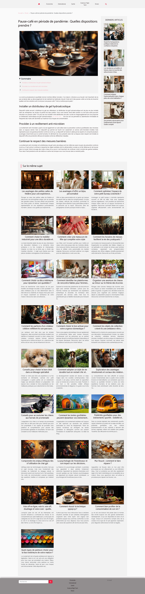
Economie (49, 4)
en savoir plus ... (57, 116)
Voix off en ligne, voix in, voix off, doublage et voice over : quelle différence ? (37, 509)
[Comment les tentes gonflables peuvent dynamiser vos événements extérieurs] (72, 403)
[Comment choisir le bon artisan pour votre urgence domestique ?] (72, 314)
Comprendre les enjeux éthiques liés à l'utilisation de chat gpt (37, 462)
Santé (73, 4)
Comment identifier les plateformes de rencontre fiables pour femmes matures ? (72, 283)
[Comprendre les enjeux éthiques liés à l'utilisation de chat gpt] (37, 449)
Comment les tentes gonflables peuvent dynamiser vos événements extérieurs (72, 418)
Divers (97, 4)
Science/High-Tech (85, 4)
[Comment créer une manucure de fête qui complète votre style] (72, 225)
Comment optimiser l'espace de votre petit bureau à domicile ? (108, 193)
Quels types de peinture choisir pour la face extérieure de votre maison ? (37, 551)
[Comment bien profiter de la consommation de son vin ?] (107, 495)
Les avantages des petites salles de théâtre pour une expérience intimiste (37, 194)
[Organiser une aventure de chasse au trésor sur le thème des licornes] (107, 269)
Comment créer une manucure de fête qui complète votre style (72, 238)
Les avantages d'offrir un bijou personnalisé (72, 193)
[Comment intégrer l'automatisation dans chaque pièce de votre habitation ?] (114, 84)
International (62, 4)
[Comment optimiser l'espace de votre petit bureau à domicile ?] (107, 179)
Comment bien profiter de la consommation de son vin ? (107, 508)
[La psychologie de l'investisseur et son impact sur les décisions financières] (72, 449)
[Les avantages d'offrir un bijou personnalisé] (72, 179)
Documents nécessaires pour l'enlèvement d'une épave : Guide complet (114, 122)
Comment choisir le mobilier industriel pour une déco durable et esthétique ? (37, 239)
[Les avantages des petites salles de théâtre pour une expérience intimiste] (37, 179)
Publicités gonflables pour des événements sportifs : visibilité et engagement (107, 418)
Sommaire (26, 79)
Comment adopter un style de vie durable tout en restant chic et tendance (72, 372)
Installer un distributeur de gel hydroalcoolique (36, 82)
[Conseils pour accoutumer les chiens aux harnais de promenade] (37, 403)
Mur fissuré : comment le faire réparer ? (108, 462)
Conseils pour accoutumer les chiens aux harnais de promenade (37, 417)
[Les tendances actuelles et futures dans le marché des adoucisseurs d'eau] (114, 58)
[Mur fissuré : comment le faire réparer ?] (107, 449)
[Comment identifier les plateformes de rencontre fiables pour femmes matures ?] (72, 269)
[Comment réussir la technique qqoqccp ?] (72, 495)
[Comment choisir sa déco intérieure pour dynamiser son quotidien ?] (37, 269)
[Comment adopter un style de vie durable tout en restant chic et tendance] (72, 358)
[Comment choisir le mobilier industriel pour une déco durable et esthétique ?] (37, 225)
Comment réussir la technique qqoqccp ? (72, 508)
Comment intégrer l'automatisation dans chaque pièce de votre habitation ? (114, 96)
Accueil (20, 13)
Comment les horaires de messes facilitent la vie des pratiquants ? (107, 238)
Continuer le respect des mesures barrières (35, 90)
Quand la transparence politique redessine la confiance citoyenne (111, 44)
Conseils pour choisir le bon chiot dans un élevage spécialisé (37, 371)
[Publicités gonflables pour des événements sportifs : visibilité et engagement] (107, 403)
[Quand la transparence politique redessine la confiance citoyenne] (114, 31)
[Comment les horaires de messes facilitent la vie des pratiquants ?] (107, 225)
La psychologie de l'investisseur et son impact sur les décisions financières (72, 463)
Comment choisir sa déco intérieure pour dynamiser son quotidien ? (37, 282)
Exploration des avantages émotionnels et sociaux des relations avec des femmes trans (108, 372)
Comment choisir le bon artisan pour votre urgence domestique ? (72, 327)
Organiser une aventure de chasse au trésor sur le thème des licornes (107, 282)
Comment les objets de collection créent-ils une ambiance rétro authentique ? (107, 328)
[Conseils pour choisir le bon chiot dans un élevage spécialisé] (37, 358)
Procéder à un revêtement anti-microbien (34, 86)
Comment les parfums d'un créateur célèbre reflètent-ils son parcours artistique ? (37, 328)
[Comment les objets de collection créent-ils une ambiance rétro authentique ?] (107, 314)
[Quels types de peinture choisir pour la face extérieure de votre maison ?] (37, 538)
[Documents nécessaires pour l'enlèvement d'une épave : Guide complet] (114, 110)
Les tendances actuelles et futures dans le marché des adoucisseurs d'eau (113, 70)
